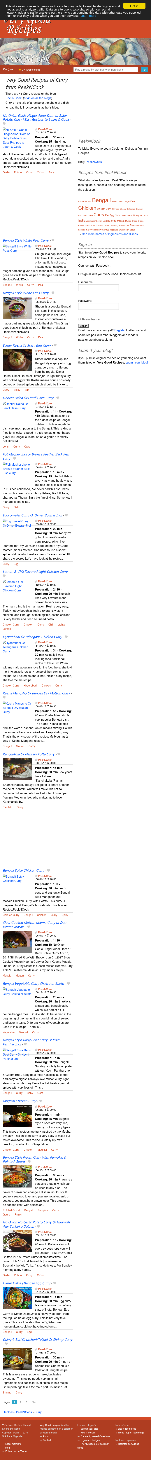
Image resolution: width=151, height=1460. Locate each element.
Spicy (17, 390)
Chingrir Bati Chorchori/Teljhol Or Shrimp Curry (37, 1340)
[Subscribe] (36, 129)
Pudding (114, 225)
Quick (126, 225)
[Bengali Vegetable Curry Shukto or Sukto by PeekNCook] (17, 998)
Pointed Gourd (11, 1210)
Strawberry (96, 229)
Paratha (88, 225)
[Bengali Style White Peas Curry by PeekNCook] (17, 255)
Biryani (114, 201)
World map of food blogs (131, 1432)
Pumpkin (43, 1210)
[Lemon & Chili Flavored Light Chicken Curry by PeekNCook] (17, 590)
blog (7, 1447)
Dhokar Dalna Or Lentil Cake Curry (28, 398)
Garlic (6, 172)
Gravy (136, 215)
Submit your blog (89, 1428)
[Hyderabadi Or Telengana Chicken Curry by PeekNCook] (17, 651)
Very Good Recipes (12, 1425)
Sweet (105, 229)
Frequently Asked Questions (95, 1436)
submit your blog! (137, 362)
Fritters (123, 215)
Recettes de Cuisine (128, 1443)
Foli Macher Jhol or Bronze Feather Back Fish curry (36, 457)
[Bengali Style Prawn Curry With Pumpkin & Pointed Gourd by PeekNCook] (17, 1176)
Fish (16, 507)
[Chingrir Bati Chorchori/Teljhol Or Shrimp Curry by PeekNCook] (17, 1358)
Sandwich (139, 225)
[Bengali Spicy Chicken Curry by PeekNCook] (17, 885)
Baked (81, 201)
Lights (61, 624)
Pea (40, 285)
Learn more (88, 15)
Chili (50, 624)
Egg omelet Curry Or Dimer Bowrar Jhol (32, 515)
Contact (47, 1440)
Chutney (139, 209)
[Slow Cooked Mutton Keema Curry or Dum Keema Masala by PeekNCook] (17, 941)
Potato (18, 172)
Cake (27, 446)
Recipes (8, 69)
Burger (127, 201)
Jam (88, 221)
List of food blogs (127, 1428)
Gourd (6, 1214)
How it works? (87, 1432)
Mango (112, 220)
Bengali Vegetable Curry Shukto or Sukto (33, 984)
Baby (51, 172)
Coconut (82, 215)
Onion (40, 172)
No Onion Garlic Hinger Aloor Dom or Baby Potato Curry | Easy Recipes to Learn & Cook (36, 118)
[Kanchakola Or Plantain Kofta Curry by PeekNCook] (17, 768)
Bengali (7, 285)
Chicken (28, 624)
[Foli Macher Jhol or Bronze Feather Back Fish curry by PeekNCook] (17, 473)
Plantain (7, 807)
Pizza (95, 225)
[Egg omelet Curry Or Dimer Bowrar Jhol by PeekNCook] (17, 530)
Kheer (93, 221)
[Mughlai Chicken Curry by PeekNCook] (17, 1115)
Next (34, 1402)
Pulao (121, 225)
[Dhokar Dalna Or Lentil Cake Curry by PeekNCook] (17, 412)
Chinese (115, 209)
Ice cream (144, 215)
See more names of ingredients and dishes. (110, 234)
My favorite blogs (30, 69)
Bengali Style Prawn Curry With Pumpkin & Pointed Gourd (34, 1160)
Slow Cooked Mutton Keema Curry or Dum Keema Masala (35, 925)
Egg (26, 390)
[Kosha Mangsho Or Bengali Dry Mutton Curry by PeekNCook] (17, 712)
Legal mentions (13, 1443)
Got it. (134, 6)
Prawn (18, 1214)
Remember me (91, 319)
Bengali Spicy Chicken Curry (23, 871)
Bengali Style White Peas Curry (25, 240)
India (81, 220)
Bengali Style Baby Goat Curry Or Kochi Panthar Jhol (32, 1042)
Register (119, 330)
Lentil (6, 446)
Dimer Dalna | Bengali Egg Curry (26, 1283)
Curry (29, 172)
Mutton (20, 746)
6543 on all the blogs (37, 98)
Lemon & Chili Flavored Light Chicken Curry (35, 572)
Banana (88, 201)
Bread (120, 201)
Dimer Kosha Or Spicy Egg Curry (27, 345)
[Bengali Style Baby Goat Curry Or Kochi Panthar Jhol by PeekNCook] (17, 1058)
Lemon (7, 629)
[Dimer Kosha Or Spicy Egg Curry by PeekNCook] (17, 360)
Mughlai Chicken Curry (19, 1101)
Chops (123, 208)
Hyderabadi (30, 685)
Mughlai (42, 1149)
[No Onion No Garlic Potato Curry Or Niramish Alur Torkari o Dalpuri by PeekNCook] (17, 1241)
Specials (81, 229)
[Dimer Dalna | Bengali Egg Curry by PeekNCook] (17, 1297)
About (46, 1436)
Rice (132, 225)
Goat (40, 1093)
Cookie (90, 215)
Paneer (81, 225)
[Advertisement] (38, 208)
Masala (7, 975)
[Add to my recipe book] (4, 124)
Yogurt (132, 229)
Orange (141, 221)
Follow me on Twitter (16, 1451)
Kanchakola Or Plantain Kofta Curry (28, 754)
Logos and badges (90, 1440)
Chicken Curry (11, 624)
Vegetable (9, 1032)
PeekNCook (14, 98)
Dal (107, 215)
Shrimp (7, 1392)
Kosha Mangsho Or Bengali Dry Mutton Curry (36, 693)
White (19, 285)
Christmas (131, 209)
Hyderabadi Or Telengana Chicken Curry (32, 637)
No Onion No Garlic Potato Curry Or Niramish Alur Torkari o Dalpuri (36, 1225)
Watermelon (124, 229)
